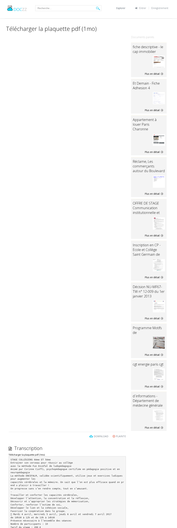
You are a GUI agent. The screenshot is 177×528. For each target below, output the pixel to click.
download (101, 436)
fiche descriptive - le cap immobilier (148, 49)
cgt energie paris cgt (148, 364)
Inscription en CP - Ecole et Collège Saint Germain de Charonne (147, 252)
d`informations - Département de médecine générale (148, 401)
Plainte (120, 436)
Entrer (142, 8)
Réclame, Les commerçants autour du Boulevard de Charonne (149, 168)
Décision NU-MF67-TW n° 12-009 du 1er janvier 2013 (149, 291)
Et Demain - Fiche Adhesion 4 (146, 85)
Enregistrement (159, 8)
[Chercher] (98, 8)
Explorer (120, 8)
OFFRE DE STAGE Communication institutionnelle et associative (146, 210)
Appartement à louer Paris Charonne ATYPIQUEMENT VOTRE (145, 129)
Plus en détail (152, 73)
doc (20, 9)
